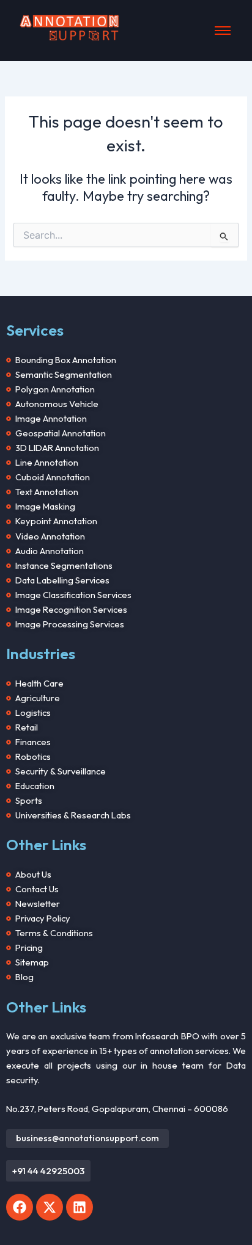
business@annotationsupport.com (87, 1136)
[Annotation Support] (69, 28)
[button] (48, 1171)
